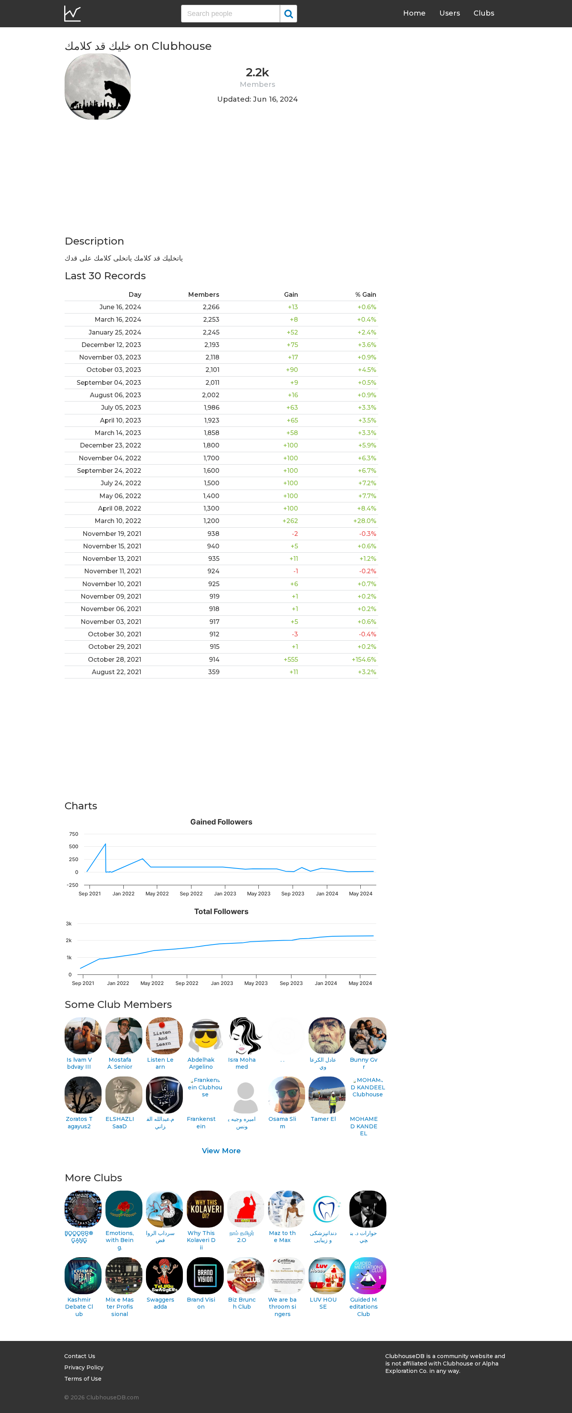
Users (449, 13)
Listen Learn (160, 1063)
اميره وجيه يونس (242, 1122)
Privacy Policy (84, 1367)
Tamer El (323, 1118)
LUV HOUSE (323, 1303)
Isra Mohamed (242, 1063)
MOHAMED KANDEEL (364, 1126)
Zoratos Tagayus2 (79, 1122)
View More (221, 1151)
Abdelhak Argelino (201, 1063)
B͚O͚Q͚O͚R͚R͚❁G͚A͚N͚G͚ (79, 1237)
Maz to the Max (282, 1237)
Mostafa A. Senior (119, 1063)
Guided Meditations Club (363, 1307)
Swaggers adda (160, 1303)
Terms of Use (83, 1378)
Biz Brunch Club (242, 1303)
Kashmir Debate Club (79, 1307)
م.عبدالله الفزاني (160, 1122)
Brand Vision (201, 1303)
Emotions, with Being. (119, 1240)
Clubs (484, 13)
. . (282, 1059)
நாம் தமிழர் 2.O (242, 1237)
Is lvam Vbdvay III (79, 1063)
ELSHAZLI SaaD (119, 1122)
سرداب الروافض (160, 1237)
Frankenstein (201, 1122)
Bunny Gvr (363, 1063)
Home (414, 13)
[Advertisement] (221, 179)
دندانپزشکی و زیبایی (323, 1237)
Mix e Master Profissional (119, 1307)
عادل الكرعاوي (323, 1063)
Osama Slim (282, 1122)
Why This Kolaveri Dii (201, 1240)
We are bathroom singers (282, 1307)
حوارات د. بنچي (363, 1237)
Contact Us (79, 1356)
